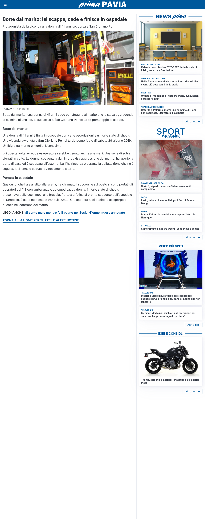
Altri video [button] (193, 324)
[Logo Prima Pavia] (102, 4)
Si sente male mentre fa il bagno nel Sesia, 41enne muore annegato (75, 212)
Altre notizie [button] (192, 121)
